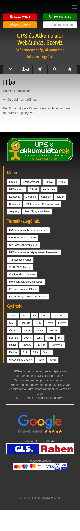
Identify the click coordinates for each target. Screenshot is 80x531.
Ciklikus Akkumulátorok (22, 274)
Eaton (49, 323)
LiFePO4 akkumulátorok (22, 237)
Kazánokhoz (21, 17)
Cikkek (33, 189)
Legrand (14, 337)
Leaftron (53, 330)
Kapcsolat (14, 196)
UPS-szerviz (21, 25)
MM (60, 337)
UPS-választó (16, 189)
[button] (10, 69)
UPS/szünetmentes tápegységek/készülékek (34, 252)
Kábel (27, 330)
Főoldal (13, 182)
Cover (44, 315)
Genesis (13, 330)
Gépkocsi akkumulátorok (23, 289)
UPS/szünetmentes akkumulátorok (28, 230)
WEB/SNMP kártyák (20, 267)
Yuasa (40, 359)
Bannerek (14, 204)
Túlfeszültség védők (20, 259)
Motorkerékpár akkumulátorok (25, 282)
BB (34, 315)
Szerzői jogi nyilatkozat (37, 211)
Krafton (40, 330)
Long (39, 337)
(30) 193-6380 (61, 17)
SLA (25, 352)
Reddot (13, 352)
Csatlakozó (60, 315)
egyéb (52, 359)
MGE (50, 337)
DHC (38, 323)
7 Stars (13, 315)
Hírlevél (49, 182)
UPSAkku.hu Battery (20, 359)
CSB (11, 323)
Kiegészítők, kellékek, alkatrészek (28, 296)
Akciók (62, 182)
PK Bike (41, 345)
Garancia (31, 196)
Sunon (46, 352)
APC (24, 315)
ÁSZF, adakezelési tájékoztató (42, 204)
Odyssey (26, 345)
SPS (35, 352)
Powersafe (57, 345)
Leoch (27, 337)
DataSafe (25, 323)
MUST (12, 345)
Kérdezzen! (49, 189)
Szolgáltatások (31, 182)
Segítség (14, 211)
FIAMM (62, 323)
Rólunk (60, 196)
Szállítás (46, 196)
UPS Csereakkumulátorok (23, 245)
